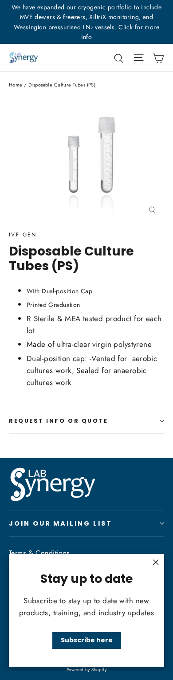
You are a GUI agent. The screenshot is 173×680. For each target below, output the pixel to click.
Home (16, 84)
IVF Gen (23, 235)
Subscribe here (87, 640)
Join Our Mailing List (60, 523)
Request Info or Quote (58, 421)
